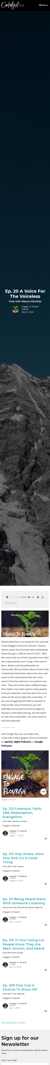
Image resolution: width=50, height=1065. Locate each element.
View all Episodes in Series (13, 1022)
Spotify (9, 741)
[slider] (15, 597)
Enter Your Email (9, 1060)
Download (11, 603)
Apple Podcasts (22, 741)
